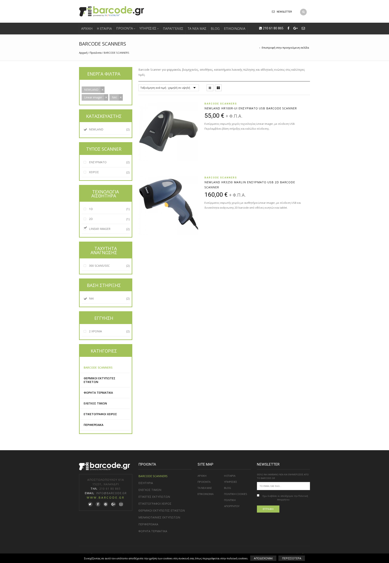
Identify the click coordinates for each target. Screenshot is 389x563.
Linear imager (93, 97)
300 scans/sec (99, 266)
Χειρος (94, 172)
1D (91, 209)
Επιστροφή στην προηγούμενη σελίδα (285, 47)
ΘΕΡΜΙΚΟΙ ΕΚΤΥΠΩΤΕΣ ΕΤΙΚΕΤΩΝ (99, 380)
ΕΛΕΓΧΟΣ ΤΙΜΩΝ (95, 403)
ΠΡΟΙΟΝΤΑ (124, 28)
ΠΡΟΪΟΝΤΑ (204, 482)
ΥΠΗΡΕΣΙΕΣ (147, 28)
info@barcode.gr (111, 493)
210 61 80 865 (272, 28)
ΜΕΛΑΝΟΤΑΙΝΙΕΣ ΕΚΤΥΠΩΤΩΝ (159, 517)
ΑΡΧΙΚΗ (87, 28)
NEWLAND (91, 90)
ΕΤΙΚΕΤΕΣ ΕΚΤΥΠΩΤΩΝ (154, 497)
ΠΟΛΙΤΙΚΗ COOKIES (235, 494)
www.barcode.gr (106, 497)
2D (91, 219)
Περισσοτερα (291, 558)
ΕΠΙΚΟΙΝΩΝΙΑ (234, 28)
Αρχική (83, 52)
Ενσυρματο (98, 162)
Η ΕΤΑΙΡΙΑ (104, 28)
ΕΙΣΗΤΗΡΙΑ (145, 483)
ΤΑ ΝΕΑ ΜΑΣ (197, 28)
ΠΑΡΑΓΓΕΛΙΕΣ (173, 28)
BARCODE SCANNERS (220, 103)
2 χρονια (95, 331)
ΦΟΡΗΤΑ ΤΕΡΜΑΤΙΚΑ (98, 393)
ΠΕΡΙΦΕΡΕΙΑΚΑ (93, 425)
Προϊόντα (96, 52)
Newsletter (284, 11)
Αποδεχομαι (263, 558)
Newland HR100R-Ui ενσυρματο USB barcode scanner (250, 108)
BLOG (215, 28)
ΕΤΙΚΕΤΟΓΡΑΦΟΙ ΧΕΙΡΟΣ (100, 414)
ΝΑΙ (114, 97)
